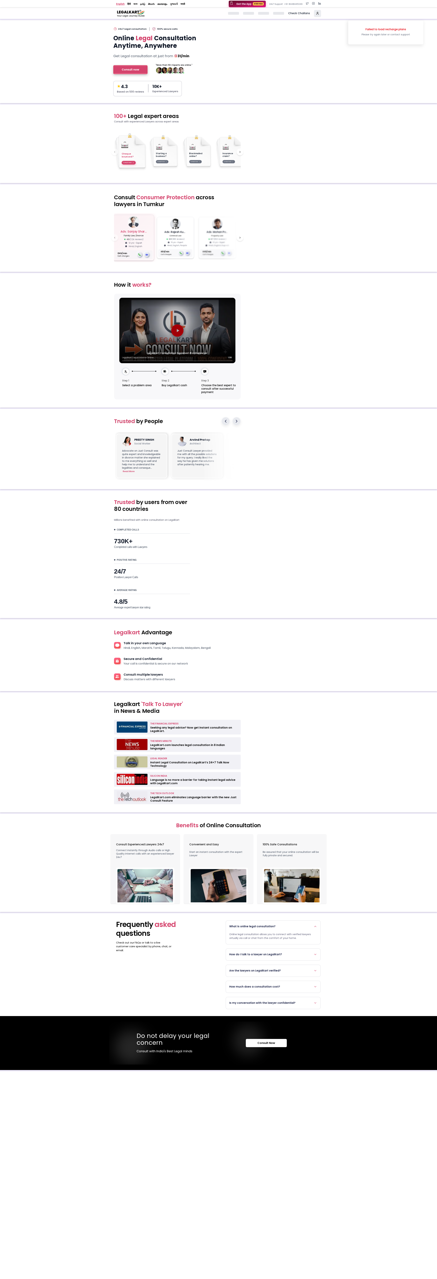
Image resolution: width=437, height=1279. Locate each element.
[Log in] (317, 13)
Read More (129, 471)
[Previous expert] (114, 237)
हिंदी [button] (129, 3)
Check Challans (299, 13)
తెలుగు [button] (151, 3)
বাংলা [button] (135, 3)
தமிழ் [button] (142, 3)
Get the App (249, 4)
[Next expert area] (240, 152)
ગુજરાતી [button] (174, 3)
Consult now (130, 70)
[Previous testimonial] (226, 421)
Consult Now (266, 1043)
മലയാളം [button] (162, 3)
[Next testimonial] (236, 421)
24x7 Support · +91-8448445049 (285, 4)
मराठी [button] (183, 3)
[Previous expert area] (114, 152)
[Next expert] (240, 237)
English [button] (120, 3)
